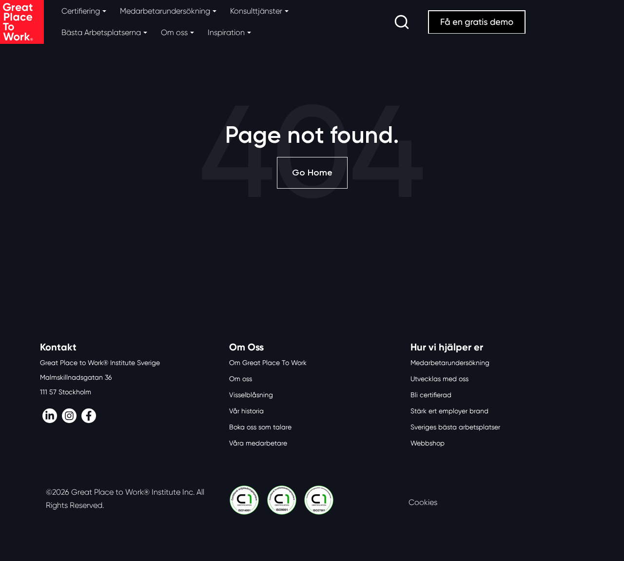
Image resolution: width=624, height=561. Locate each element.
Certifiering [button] (80, 11)
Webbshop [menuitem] (427, 443)
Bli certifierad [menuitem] (430, 395)
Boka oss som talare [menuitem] (260, 427)
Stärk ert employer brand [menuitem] (449, 411)
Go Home (312, 172)
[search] (401, 22)
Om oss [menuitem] (240, 379)
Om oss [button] (174, 32)
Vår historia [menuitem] (246, 411)
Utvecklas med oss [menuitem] (439, 379)
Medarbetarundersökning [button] (165, 11)
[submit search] (401, 22)
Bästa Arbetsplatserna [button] (101, 32)
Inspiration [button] (226, 32)
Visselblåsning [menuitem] (251, 395)
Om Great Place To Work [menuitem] (268, 363)
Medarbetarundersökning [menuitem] (449, 363)
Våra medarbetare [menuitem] (258, 443)
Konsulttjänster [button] (256, 11)
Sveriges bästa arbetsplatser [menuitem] (455, 427)
